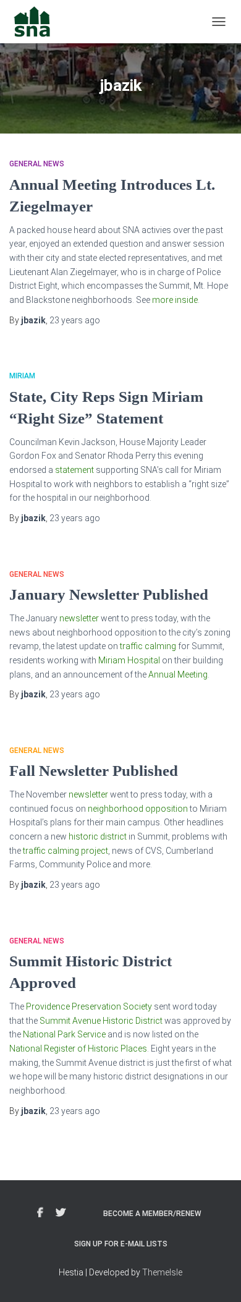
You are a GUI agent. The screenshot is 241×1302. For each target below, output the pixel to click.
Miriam (22, 376)
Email (83, 1211)
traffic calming (148, 646)
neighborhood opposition (138, 809)
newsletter (79, 618)
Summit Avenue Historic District (101, 1021)
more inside (175, 300)
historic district (98, 836)
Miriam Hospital (129, 660)
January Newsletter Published (108, 594)
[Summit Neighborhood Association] (37, 21)
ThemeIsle (162, 1272)
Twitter (60, 1213)
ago (74, 320)
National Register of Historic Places (78, 1048)
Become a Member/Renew (152, 1213)
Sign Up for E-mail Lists (120, 1244)
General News (36, 164)
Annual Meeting (178, 674)
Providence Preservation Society (89, 1006)
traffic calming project (65, 851)
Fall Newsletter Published (93, 770)
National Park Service (64, 1034)
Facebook (40, 1213)
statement (74, 470)
